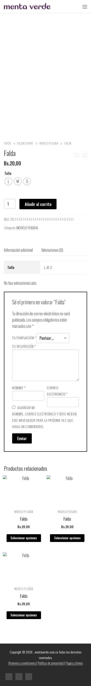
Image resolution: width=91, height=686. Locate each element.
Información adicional (18, 250)
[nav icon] (85, 6)
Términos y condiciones (22, 662)
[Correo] (28, 676)
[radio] (8, 181)
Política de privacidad (51, 662)
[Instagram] (18, 676)
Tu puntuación (24, 337)
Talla (7, 173)
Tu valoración (24, 346)
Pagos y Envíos (74, 662)
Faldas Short (25, 143)
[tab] (18, 250)
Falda (23, 519)
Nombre (18, 387)
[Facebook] (8, 676)
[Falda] (77, 155)
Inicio (7, 143)
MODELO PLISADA (48, 143)
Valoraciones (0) (52, 250)
